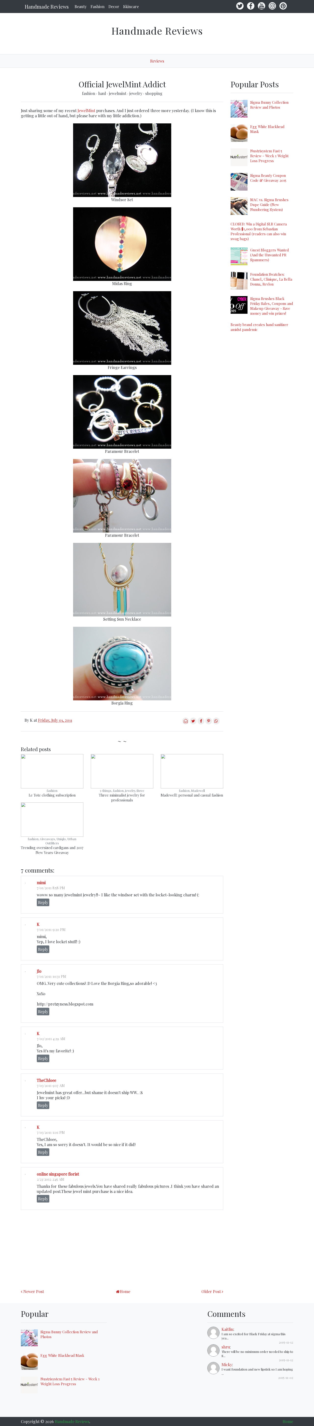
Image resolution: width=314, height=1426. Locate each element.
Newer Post (33, 1291)
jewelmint (118, 93)
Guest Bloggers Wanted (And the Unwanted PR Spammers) (269, 255)
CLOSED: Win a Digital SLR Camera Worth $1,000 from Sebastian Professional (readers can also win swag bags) (259, 231)
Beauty (81, 6)
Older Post (211, 1291)
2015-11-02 (285, 1377)
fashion (89, 93)
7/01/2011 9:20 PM (51, 929)
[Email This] (185, 722)
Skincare (131, 6)
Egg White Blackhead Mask (62, 1355)
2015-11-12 (286, 1342)
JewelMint (86, 110)
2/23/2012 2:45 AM (50, 1179)
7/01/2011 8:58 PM (51, 887)
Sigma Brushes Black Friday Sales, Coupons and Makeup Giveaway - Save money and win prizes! (271, 306)
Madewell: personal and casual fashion (192, 795)
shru (226, 1346)
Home (125, 1291)
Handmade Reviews (47, 6)
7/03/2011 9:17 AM (51, 1085)
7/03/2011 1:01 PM (51, 1132)
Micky (227, 1364)
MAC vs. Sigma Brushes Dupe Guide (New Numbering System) (269, 204)
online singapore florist (58, 1174)
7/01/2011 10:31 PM (51, 976)
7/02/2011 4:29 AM (51, 1038)
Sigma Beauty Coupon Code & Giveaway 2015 (268, 178)
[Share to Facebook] (200, 722)
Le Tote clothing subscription (52, 795)
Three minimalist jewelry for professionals (122, 797)
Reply (43, 902)
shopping (153, 93)
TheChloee (46, 1080)
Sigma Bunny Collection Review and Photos (269, 105)
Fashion (98, 6)
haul (102, 93)
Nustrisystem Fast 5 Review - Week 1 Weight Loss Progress (269, 155)
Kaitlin (227, 1329)
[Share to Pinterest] (208, 722)
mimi (41, 882)
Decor (113, 6)
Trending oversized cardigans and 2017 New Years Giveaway (52, 850)
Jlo (39, 971)
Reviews (157, 61)
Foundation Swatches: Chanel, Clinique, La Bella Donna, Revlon (271, 279)
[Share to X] (193, 722)
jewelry (136, 93)
